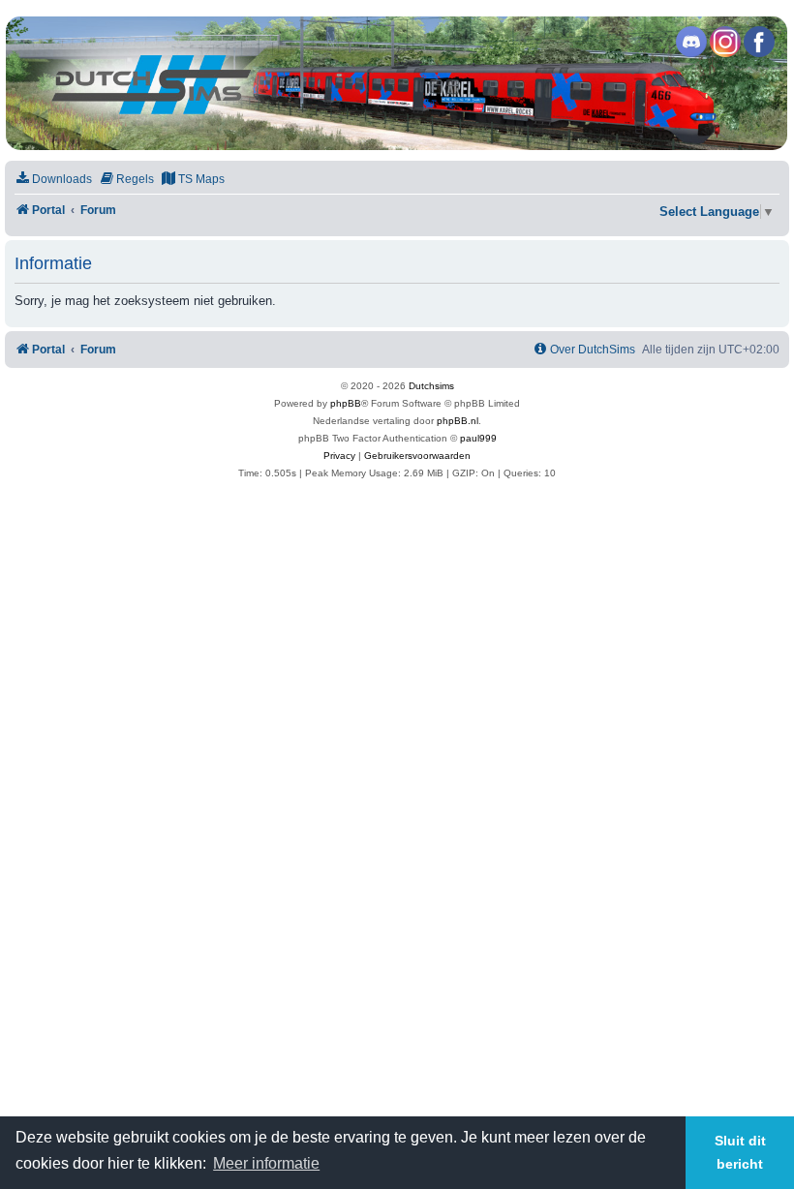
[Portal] (396, 83)
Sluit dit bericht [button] (740, 1152)
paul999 (478, 438)
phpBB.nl (457, 420)
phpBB (345, 403)
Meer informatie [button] (266, 1163)
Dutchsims (431, 386)
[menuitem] (53, 180)
